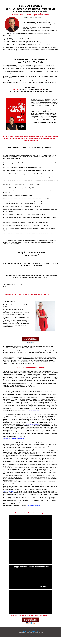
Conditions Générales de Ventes (30, 631)
